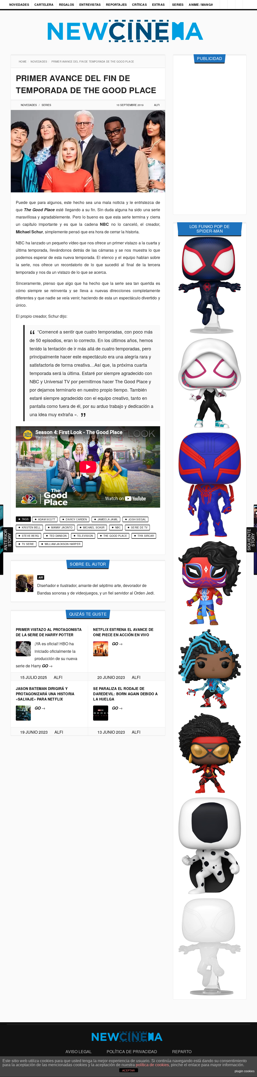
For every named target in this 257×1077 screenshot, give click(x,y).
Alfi (157, 105)
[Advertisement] (209, 139)
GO (47, 666)
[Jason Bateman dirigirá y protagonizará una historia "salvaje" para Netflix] (23, 712)
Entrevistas (90, 4)
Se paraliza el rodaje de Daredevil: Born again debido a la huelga (125, 694)
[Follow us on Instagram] (213, 4)
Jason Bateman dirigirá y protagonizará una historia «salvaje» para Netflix (45, 694)
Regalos (66, 4)
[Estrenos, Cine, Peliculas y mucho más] (128, 31)
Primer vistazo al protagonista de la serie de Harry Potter (49, 632)
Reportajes (116, 4)
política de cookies (152, 1065)
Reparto (181, 1051)
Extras (158, 4)
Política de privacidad (132, 1051)
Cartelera (44, 4)
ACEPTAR (128, 1070)
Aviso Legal (79, 1051)
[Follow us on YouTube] (238, 4)
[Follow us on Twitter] (229, 4)
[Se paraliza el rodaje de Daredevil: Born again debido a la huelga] (100, 712)
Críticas (139, 4)
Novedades (19, 4)
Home (23, 61)
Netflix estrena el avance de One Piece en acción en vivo (123, 632)
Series (178, 4)
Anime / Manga (201, 4)
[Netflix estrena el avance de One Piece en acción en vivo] (100, 648)
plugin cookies (244, 1071)
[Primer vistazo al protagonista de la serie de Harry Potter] (23, 648)
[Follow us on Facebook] (221, 4)
